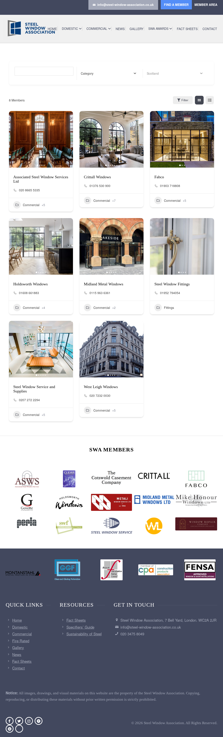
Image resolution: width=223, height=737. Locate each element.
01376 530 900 (100, 186)
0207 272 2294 (29, 400)
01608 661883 (29, 293)
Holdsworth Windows (30, 284)
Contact (18, 668)
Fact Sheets (22, 661)
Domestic (20, 627)
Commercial (31, 205)
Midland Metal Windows (103, 284)
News (16, 654)
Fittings (169, 307)
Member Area (205, 4)
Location (153, 73)
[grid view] (199, 100)
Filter (184, 100)
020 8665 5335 (29, 190)
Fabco (159, 177)
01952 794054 (170, 293)
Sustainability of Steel (84, 633)
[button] (14, 139)
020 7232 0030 (100, 395)
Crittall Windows (97, 177)
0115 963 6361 (100, 293)
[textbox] (87, 73)
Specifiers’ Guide (80, 627)
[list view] (209, 100)
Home (17, 620)
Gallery (18, 647)
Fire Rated (20, 640)
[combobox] (108, 73)
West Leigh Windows (101, 387)
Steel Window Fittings (172, 284)
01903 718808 (170, 186)
